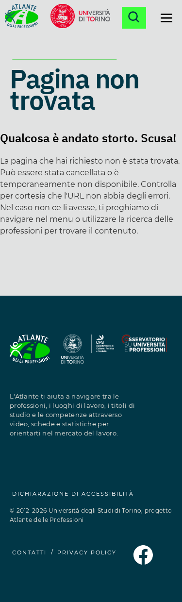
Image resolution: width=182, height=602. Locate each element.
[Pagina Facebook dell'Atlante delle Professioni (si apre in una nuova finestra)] (143, 562)
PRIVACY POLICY (86, 552)
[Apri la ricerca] (134, 18)
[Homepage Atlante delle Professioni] (21, 18)
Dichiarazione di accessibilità (73, 493)
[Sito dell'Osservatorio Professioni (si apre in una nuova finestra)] (144, 354)
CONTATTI (29, 552)
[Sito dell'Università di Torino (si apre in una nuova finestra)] (80, 18)
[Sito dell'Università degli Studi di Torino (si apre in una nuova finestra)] (72, 354)
